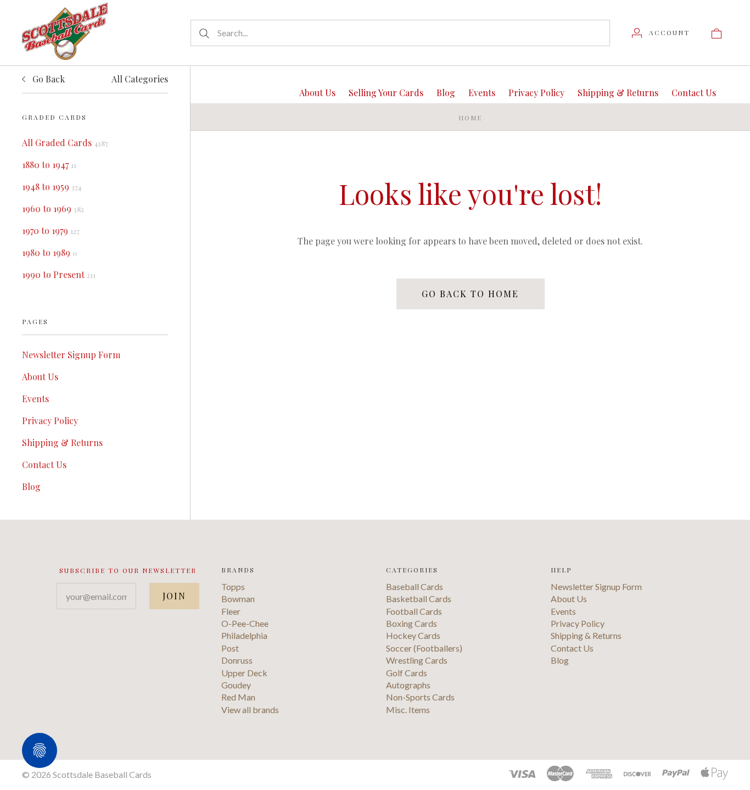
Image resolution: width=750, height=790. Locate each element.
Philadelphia (244, 635)
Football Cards (414, 611)
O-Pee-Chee (244, 623)
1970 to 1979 (51, 230)
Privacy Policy (50, 420)
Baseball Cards (414, 586)
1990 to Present (59, 274)
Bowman (238, 598)
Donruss (237, 660)
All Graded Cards (65, 142)
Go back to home (470, 293)
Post (230, 648)
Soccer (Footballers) (424, 648)
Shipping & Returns (62, 442)
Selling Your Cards (386, 92)
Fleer (230, 611)
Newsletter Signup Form (71, 354)
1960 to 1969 (53, 208)
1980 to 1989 (49, 252)
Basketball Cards (418, 598)
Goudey (236, 685)
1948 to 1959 (51, 186)
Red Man (238, 697)
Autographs (408, 685)
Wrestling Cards (416, 660)
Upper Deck (244, 672)
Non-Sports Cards (420, 697)
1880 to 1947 (49, 164)
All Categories (139, 79)
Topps (233, 586)
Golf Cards (406, 672)
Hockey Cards (413, 635)
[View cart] (716, 32)
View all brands (250, 709)
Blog (31, 486)
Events (35, 398)
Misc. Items (408, 709)
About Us (40, 376)
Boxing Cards (411, 623)
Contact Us (44, 464)
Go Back (47, 79)
